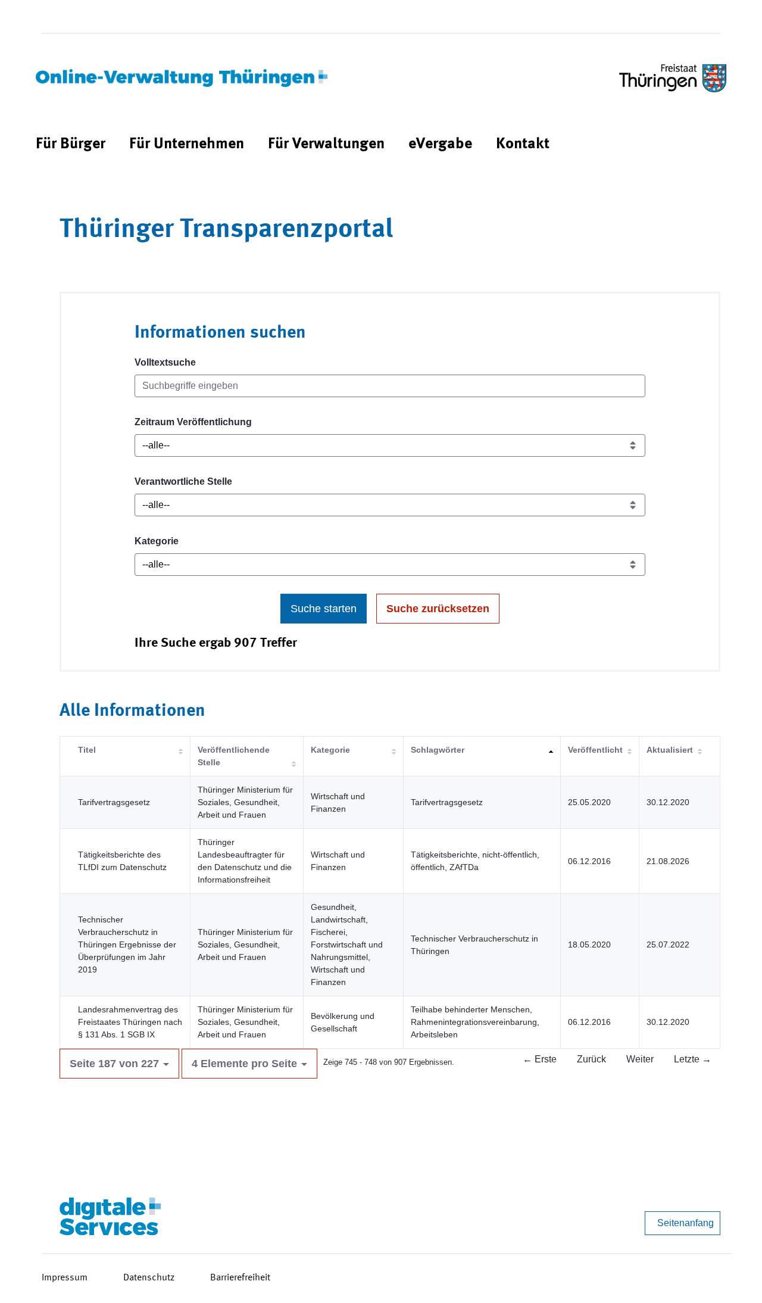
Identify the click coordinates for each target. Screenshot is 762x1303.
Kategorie (157, 541)
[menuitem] (70, 144)
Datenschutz (148, 1278)
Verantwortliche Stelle (183, 481)
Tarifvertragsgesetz (114, 802)
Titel (87, 750)
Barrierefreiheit (240, 1278)
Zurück (591, 1059)
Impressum (65, 1278)
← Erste (540, 1059)
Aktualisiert (670, 750)
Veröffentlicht (595, 750)
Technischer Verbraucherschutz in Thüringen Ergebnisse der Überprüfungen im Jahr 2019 (127, 944)
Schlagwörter (437, 750)
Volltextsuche (165, 362)
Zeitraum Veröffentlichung (193, 422)
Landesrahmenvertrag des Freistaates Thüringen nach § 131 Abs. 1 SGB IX (130, 1022)
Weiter (640, 1059)
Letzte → (692, 1059)
